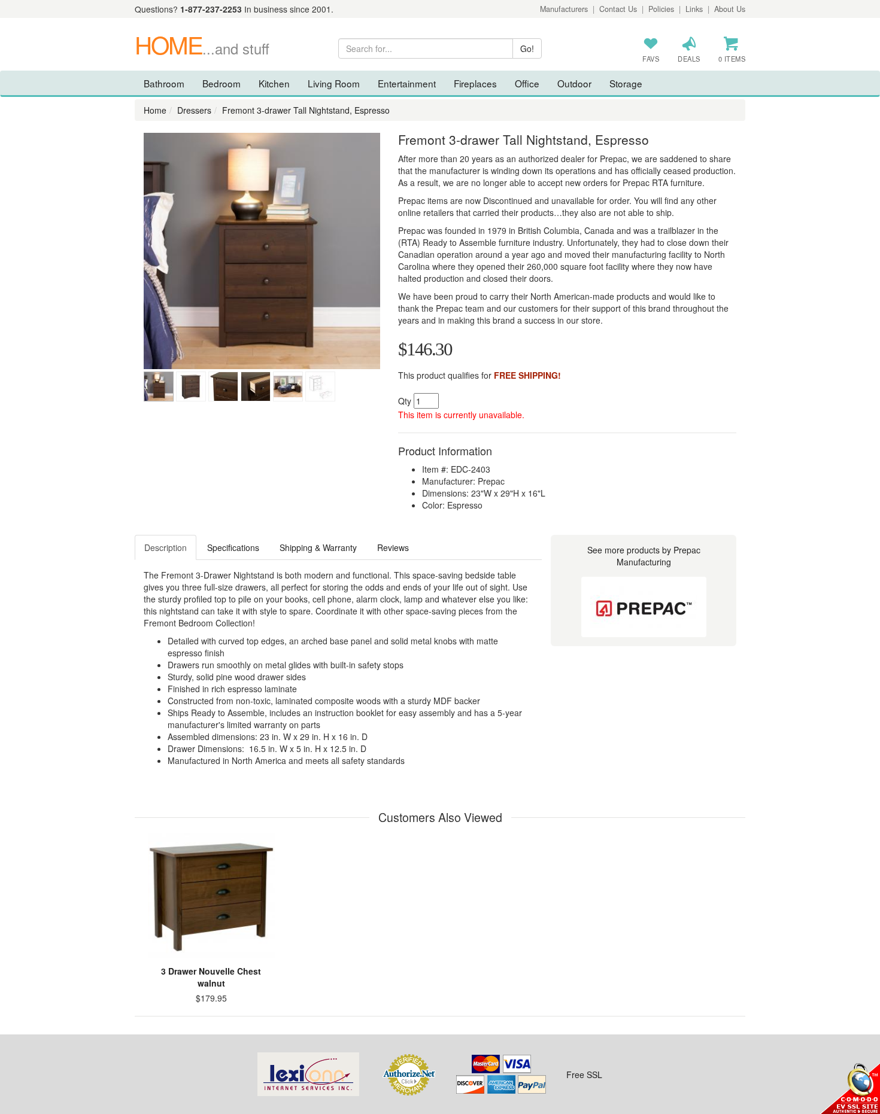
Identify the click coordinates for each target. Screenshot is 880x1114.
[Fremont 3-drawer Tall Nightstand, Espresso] (262, 251)
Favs (650, 58)
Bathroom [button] (164, 83)
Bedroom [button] (221, 83)
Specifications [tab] (233, 547)
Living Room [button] (334, 83)
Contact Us (618, 9)
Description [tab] (165, 547)
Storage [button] (625, 83)
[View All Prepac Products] (643, 607)
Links (694, 9)
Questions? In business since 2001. (234, 9)
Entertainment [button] (407, 83)
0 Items (732, 58)
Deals (689, 58)
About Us (729, 9)
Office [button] (527, 83)
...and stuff (202, 48)
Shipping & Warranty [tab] (318, 547)
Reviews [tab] (393, 547)
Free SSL (584, 1074)
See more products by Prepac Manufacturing (643, 556)
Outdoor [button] (574, 83)
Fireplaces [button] (475, 83)
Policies (661, 9)
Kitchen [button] (274, 83)
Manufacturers (564, 9)
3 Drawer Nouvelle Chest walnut (211, 977)
